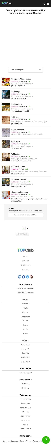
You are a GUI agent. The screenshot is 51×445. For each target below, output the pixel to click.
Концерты (26, 349)
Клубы (25, 308)
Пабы (25, 329)
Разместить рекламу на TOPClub (25, 215)
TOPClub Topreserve (25, 293)
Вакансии (25, 261)
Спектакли (25, 357)
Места (25, 300)
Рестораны (25, 304)
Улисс (15, 117)
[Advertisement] (25, 41)
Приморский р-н (33, 199)
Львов (35, 441)
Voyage (15, 91)
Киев (22, 441)
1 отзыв (21, 169)
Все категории (17, 70)
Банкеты (25, 321)
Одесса (5, 441)
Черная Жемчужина (21, 79)
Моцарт (15, 154)
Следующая (22, 234)
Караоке (25, 312)
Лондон (15, 141)
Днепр (28, 441)
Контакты (25, 269)
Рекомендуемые (25, 373)
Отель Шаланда (19, 192)
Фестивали (25, 361)
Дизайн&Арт (25, 416)
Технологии (25, 420)
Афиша (25, 340)
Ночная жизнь (25, 399)
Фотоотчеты (25, 380)
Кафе (25, 325)
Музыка (25, 412)
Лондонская (17, 129)
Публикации (26, 395)
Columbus (16, 104)
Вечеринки (25, 345)
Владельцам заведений (25, 288)
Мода (25, 425)
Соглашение (25, 265)
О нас (25, 257)
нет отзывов (23, 81)
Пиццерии (25, 316)
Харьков (14, 441)
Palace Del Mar (18, 179)
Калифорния (18, 167)
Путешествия (25, 429)
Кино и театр (25, 408)
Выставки (25, 353)
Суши (25, 333)
